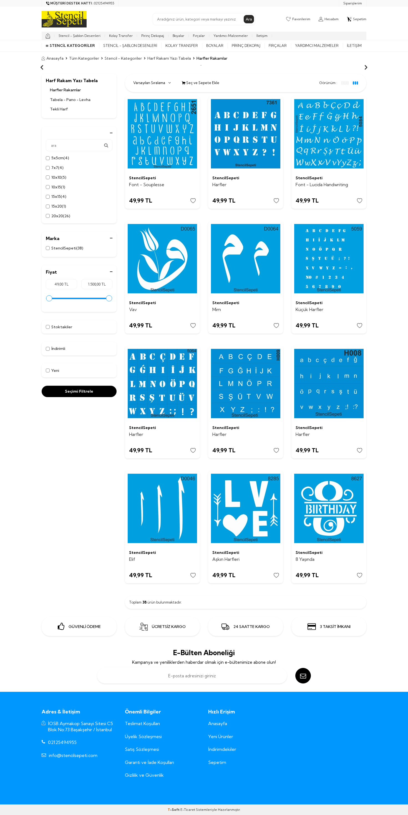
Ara (249, 19)
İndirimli (58, 348)
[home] (48, 36)
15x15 (58, 196)
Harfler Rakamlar (65, 89)
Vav (133, 309)
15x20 (58, 206)
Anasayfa (55, 58)
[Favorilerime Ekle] (193, 201)
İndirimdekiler (222, 749)
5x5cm (60, 157)
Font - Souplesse (146, 184)
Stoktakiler (61, 326)
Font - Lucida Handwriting (322, 184)
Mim (216, 309)
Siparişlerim (352, 3)
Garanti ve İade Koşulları (149, 762)
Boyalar (178, 36)
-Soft (174, 810)
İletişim (262, 36)
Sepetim (217, 762)
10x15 (58, 187)
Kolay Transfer (121, 36)
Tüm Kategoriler (84, 58)
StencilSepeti (67, 248)
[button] (42, 67)
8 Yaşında (305, 559)
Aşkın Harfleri (226, 559)
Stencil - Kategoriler (123, 58)
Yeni (55, 370)
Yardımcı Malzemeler (230, 36)
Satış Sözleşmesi (142, 749)
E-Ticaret (187, 810)
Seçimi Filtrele (79, 391)
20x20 (60, 215)
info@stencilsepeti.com (73, 755)
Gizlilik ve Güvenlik (144, 775)
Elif (132, 559)
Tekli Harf (59, 109)
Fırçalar (199, 36)
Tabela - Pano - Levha (70, 99)
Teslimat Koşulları (142, 723)
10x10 (58, 177)
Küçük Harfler (309, 309)
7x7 (57, 167)
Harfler (219, 184)
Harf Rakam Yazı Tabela (169, 58)
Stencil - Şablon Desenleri (79, 36)
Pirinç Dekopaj (152, 36)
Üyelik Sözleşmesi (143, 736)
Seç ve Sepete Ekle (202, 82)
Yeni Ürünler (220, 736)
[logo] (64, 19)
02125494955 (62, 742)
